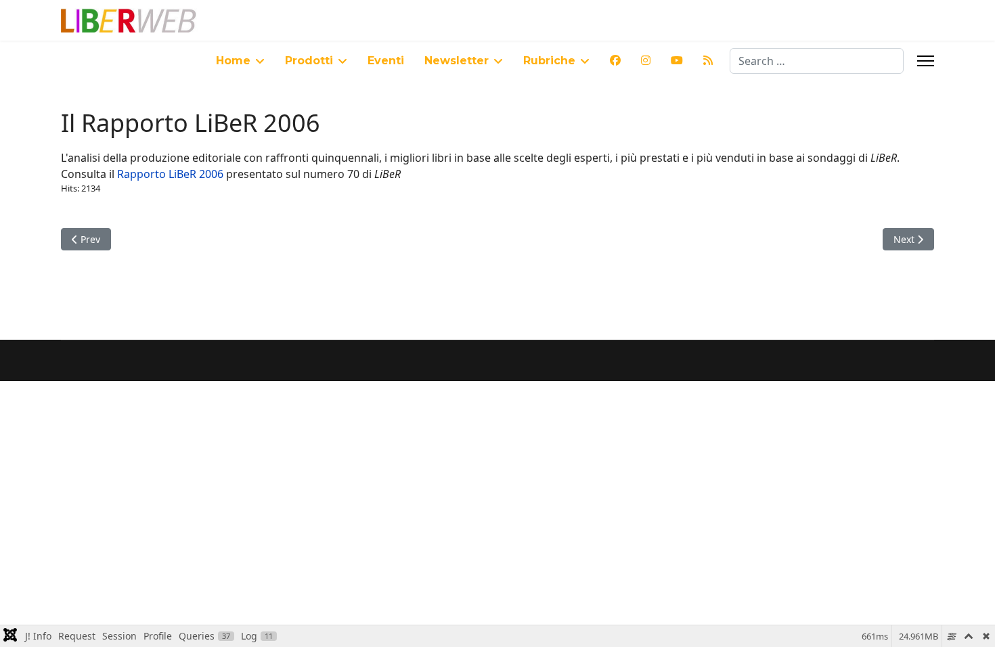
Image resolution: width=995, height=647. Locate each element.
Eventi (386, 60)
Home (233, 60)
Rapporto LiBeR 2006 (170, 173)
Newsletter (456, 60)
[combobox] (817, 61)
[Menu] (925, 61)
